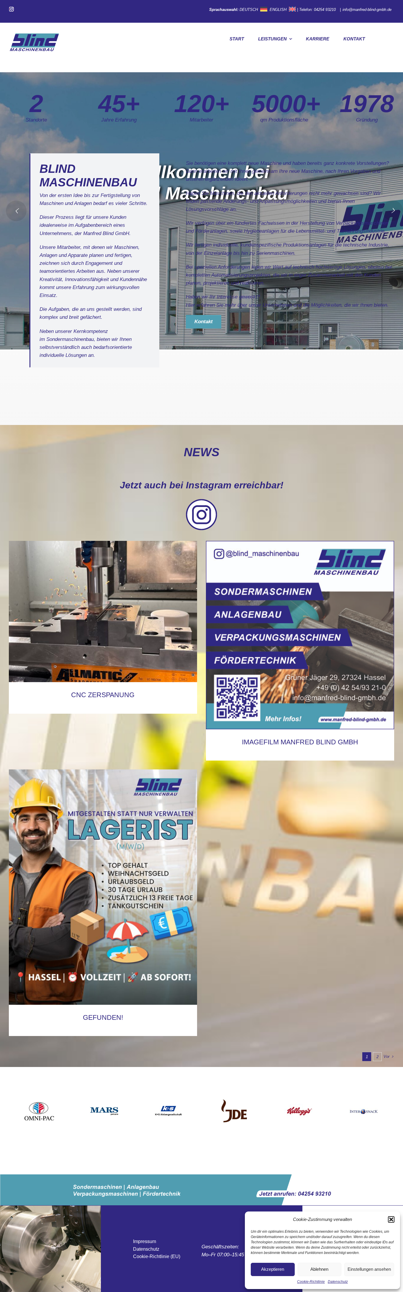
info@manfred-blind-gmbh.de (368, 9)
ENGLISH (278, 9)
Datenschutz (338, 1282)
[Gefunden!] (103, 887)
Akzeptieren (272, 1269)
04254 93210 (325, 9)
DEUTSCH (249, 9)
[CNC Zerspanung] (103, 611)
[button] (391, 1219)
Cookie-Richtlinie (311, 1282)
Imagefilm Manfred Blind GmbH (300, 742)
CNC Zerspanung (103, 695)
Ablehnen (319, 1269)
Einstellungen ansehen (369, 1269)
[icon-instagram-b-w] (201, 501)
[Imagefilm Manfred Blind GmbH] (300, 635)
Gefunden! (103, 1017)
